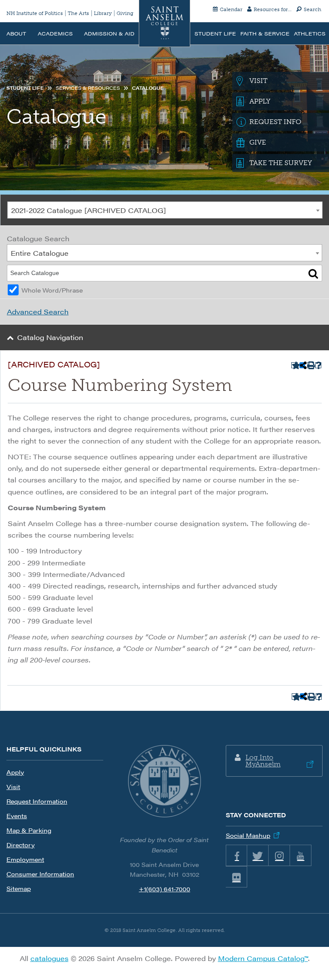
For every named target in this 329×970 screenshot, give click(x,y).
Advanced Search (38, 311)
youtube (300, 855)
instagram (279, 855)
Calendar (231, 9)
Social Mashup (248, 835)
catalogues (49, 958)
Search (312, 9)
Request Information (36, 801)
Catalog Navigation (50, 337)
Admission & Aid (109, 33)
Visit (13, 787)
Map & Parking (28, 830)
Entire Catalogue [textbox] (40, 253)
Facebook (236, 855)
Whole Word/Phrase (52, 290)
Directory (20, 845)
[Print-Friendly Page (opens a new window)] (310, 365)
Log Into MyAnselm (263, 760)
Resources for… (273, 9)
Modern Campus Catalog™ (263, 958)
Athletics (310, 33)
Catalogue (148, 88)
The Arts (78, 13)
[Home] (164, 23)
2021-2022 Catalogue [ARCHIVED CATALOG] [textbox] (88, 210)
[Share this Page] (302, 365)
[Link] (164, 781)
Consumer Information (40, 874)
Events (16, 816)
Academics (55, 33)
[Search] (313, 273)
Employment (25, 859)
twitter (258, 855)
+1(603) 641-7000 (164, 888)
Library (103, 13)
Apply (15, 772)
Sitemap (18, 888)
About (16, 33)
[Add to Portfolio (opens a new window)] (294, 365)
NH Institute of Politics (34, 13)
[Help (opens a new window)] (318, 365)
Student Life (215, 33)
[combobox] (165, 210)
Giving (125, 13)
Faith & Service (265, 33)
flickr (236, 876)
